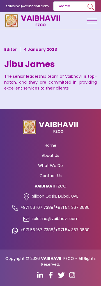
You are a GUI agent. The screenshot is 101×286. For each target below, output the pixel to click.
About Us (50, 155)
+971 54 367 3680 (72, 207)
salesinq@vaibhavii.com (27, 6)
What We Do (50, 165)
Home (50, 145)
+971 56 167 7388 (36, 207)
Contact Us (51, 176)
